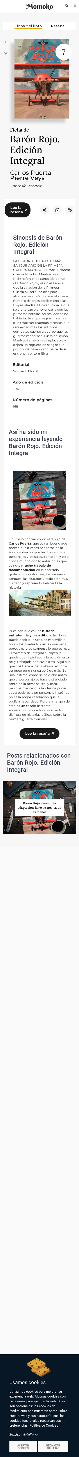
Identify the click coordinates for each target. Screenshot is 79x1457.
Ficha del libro (28, 26)
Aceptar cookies (23, 1447)
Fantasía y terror (25, 186)
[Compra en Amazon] (57, 210)
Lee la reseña (16, 210)
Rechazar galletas (53, 1447)
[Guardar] (57, 210)
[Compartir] (44, 210)
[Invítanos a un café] (69, 210)
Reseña (58, 26)
